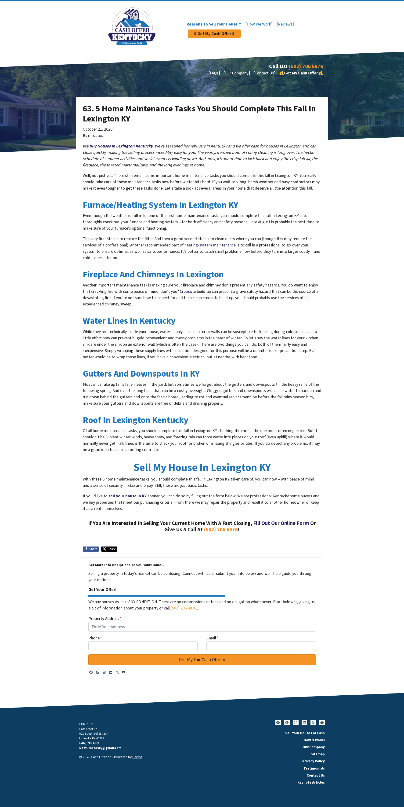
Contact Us (316, 775)
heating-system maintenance (210, 245)
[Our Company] (236, 73)
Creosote (188, 291)
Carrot (137, 757)
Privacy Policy (313, 761)
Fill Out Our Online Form (281, 523)
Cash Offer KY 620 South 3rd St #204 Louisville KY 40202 (93, 734)
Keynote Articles (311, 782)
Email (212, 638)
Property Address (105, 619)
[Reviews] (285, 24)
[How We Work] (258, 24)
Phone (95, 638)
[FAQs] (214, 73)
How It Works (314, 740)
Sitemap (318, 754)
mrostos (95, 136)
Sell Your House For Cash (305, 733)
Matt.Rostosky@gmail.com (100, 748)
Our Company (314, 747)
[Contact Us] (264, 73)
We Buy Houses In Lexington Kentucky (118, 146)
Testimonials (314, 768)
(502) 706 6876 (306, 66)
